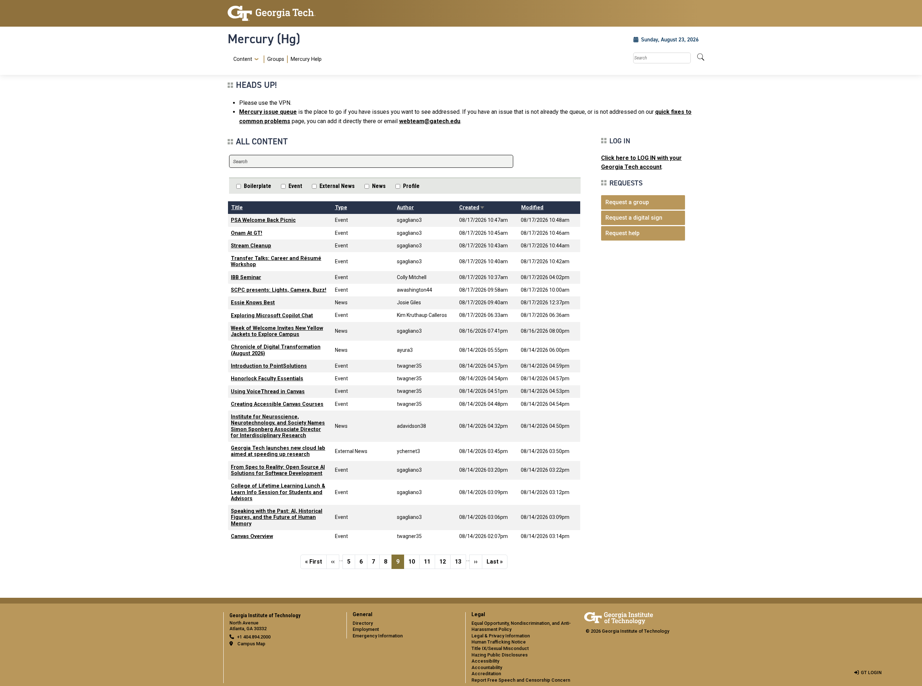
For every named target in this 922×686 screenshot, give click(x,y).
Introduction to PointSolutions (269, 366)
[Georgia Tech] (283, 13)
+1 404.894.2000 (253, 637)
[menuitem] (276, 59)
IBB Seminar (246, 277)
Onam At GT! (246, 233)
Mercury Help (306, 59)
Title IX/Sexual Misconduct (500, 648)
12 (445, 561)
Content (242, 59)
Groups (275, 59)
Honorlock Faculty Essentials (267, 379)
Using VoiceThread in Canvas (268, 392)
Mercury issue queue (268, 111)
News (379, 186)
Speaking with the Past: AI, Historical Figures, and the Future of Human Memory (276, 517)
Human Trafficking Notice (498, 642)
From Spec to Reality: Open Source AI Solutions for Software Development (278, 470)
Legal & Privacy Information (500, 635)
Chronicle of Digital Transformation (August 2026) (276, 350)
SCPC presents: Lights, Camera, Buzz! (278, 290)
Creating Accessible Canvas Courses (277, 404)
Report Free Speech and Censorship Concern (520, 680)
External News (337, 186)
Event (295, 186)
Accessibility (485, 661)
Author (405, 208)
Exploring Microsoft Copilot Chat (272, 316)
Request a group (627, 202)
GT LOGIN (871, 672)
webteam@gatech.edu (429, 121)
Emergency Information (378, 635)
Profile (411, 186)
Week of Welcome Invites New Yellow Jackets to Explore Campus (277, 331)
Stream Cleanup (251, 246)
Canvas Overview (252, 536)
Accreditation (486, 673)
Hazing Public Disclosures (499, 655)
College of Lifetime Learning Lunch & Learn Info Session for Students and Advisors (278, 492)
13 (460, 561)
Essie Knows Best (253, 303)
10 (414, 561)
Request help (622, 233)
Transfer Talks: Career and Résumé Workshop (276, 261)
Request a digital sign (633, 217)
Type (341, 208)
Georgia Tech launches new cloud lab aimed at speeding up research (278, 451)
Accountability (486, 667)
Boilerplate (257, 186)
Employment (366, 629)
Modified (532, 208)
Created (472, 208)
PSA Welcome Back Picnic (263, 220)
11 (429, 561)
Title (237, 208)
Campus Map (251, 643)
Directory (363, 623)
